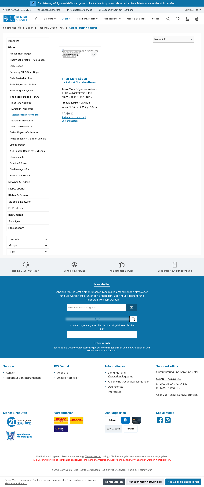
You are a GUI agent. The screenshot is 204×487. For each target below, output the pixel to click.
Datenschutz (115, 386)
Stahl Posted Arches (21, 78)
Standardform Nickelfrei (25, 114)
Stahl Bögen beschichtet (23, 84)
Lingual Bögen (17, 144)
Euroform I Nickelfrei (22, 108)
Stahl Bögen (16, 65)
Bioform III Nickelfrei (21, 126)
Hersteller (15, 239)
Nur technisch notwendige (145, 481)
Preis (12, 251)
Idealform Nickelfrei (21, 102)
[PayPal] (125, 420)
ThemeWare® (145, 469)
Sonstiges (14, 221)
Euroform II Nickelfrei (22, 120)
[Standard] (61, 429)
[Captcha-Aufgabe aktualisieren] (133, 319)
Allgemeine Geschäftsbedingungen (128, 381)
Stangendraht (17, 156)
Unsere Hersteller (68, 377)
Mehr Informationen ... (16, 483)
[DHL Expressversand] (61, 420)
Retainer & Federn (19, 182)
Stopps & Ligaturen (19, 201)
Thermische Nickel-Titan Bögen (27, 59)
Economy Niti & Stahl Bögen (25, 72)
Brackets (13, 41)
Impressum (114, 391)
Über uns (62, 372)
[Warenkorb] (197, 18)
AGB (133, 347)
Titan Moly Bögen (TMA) (24, 96)
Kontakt (10, 372)
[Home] (38, 19)
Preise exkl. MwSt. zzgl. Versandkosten (74, 119)
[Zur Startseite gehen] (16, 19)
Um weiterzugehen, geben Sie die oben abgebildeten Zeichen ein (102, 327)
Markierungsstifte (19, 169)
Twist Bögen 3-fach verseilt (25, 132)
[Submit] (131, 307)
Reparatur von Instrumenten (23, 377)
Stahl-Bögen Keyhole (21, 90)
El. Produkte (15, 208)
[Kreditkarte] (136, 420)
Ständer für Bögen (20, 175)
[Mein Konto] (187, 18)
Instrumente (15, 214)
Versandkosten (93, 456)
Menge (13, 245)
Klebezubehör (17, 188)
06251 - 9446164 (168, 379)
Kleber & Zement (18, 195)
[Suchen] (168, 18)
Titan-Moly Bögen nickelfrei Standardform (79, 80)
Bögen (12, 47)
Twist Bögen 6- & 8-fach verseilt (28, 138)
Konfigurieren (114, 481)
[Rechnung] (112, 420)
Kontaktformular (187, 394)
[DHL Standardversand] (77, 420)
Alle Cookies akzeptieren (183, 481)
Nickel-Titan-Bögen (20, 53)
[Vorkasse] (131, 429)
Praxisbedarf (16, 227)
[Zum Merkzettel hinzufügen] (94, 53)
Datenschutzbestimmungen (82, 347)
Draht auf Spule (18, 163)
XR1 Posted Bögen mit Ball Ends (27, 150)
